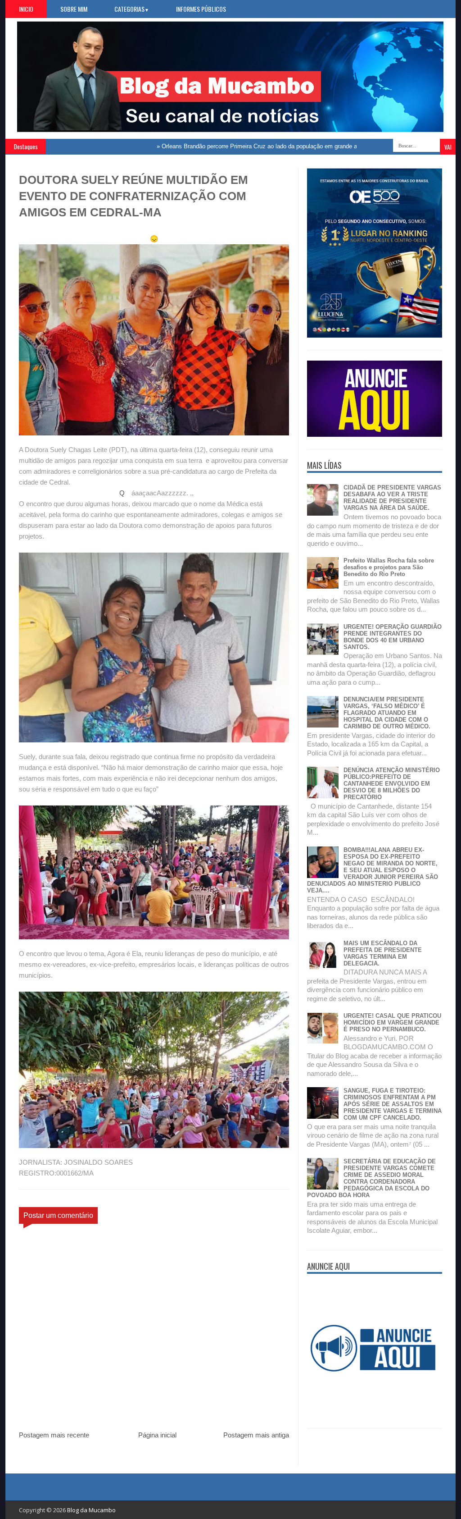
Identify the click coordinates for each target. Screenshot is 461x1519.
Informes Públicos (201, 9)
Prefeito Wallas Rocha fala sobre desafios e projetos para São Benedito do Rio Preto (388, 567)
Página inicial (157, 1435)
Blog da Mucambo (91, 1510)
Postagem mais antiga (256, 1435)
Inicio (26, 9)
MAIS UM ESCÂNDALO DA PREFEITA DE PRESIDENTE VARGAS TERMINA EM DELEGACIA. (382, 953)
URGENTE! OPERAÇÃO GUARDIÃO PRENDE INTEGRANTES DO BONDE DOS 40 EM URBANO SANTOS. (392, 636)
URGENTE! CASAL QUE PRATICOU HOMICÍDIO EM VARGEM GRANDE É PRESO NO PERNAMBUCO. (392, 1022)
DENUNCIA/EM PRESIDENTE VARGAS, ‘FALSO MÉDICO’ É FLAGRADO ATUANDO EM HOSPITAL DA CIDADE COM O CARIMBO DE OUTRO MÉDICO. (386, 713)
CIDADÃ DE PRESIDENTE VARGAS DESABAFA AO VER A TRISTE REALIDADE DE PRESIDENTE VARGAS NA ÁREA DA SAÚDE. (392, 497)
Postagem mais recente (54, 1435)
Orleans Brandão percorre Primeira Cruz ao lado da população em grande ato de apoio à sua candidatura (267, 146)
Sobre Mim (73, 9)
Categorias (131, 9)
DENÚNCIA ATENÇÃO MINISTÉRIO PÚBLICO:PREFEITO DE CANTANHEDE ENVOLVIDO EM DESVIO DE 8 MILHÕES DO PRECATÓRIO (391, 784)
